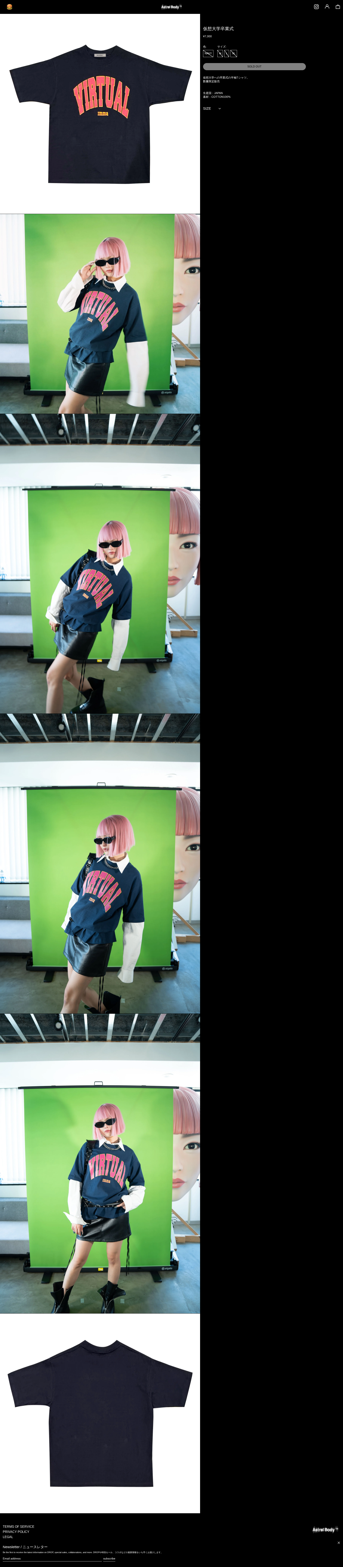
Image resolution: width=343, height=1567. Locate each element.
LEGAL (8, 1537)
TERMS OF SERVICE (18, 1526)
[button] (337, 6)
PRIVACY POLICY (16, 1531)
